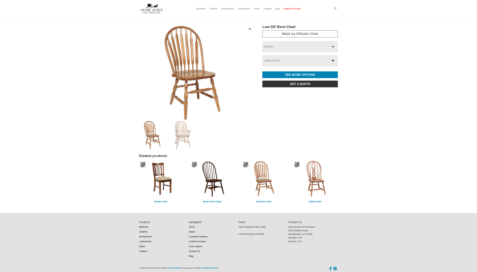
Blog (277, 8)
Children (213, 8)
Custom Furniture (197, 241)
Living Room (244, 8)
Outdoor (268, 8)
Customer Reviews (198, 236)
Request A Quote (292, 8)
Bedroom (200, 8)
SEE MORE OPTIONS (300, 74)
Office (257, 8)
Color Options (195, 246)
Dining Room (227, 8)
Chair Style (272, 60)
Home (192, 227)
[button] (250, 29)
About (192, 232)
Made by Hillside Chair (300, 34)
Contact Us (194, 251)
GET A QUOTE (300, 84)
